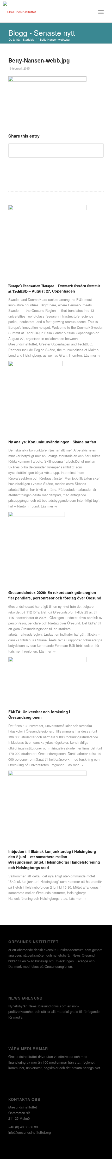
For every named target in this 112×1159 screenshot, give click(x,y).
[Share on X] (56, 150)
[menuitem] (89, 12)
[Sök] (89, 12)
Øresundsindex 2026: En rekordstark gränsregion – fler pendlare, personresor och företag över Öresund (54, 595)
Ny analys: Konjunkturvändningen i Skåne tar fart (52, 441)
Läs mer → (92, 355)
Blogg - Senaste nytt (41, 32)
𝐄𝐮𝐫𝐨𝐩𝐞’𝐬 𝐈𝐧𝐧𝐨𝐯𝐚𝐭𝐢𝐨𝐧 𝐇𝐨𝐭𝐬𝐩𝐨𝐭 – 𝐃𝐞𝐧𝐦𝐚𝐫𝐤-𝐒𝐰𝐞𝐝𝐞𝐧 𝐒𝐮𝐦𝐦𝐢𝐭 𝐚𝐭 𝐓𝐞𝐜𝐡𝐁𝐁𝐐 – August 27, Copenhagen (54, 288)
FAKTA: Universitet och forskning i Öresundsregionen (39, 714)
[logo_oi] (41, 12)
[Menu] (101, 12)
